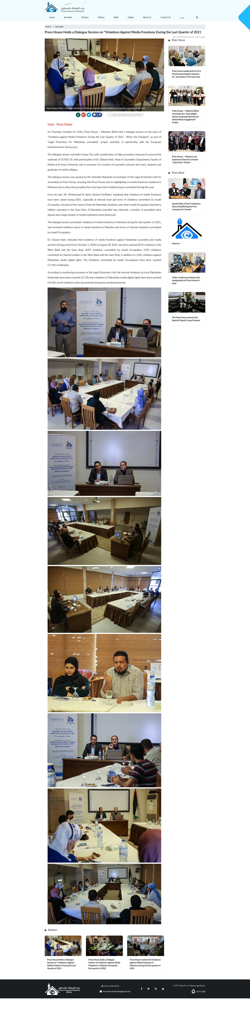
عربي (182, 18)
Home (52, 18)
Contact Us (166, 18)
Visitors (101, 18)
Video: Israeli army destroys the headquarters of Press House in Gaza (186, 280)
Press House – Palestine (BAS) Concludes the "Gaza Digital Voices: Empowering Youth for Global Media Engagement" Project (185, 117)
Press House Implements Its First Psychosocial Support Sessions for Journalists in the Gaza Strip (186, 74)
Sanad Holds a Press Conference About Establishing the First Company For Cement (186, 207)
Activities (68, 18)
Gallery (131, 18)
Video (116, 18)
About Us (147, 18)
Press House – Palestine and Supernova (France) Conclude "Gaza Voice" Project (185, 160)
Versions (85, 18)
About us (176, 244)
